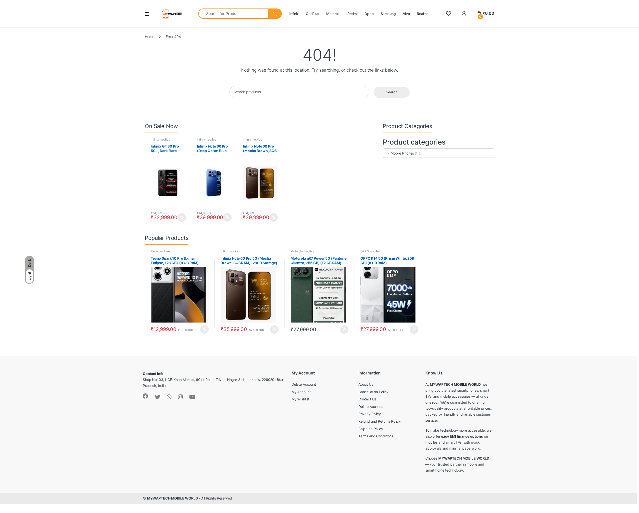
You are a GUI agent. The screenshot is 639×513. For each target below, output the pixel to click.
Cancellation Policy (373, 392)
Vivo (406, 13)
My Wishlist (300, 399)
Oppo (368, 13)
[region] (65, 477)
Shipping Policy (370, 429)
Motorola (333, 13)
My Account (301, 392)
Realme (423, 13)
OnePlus (312, 13)
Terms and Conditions (375, 436)
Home (149, 36)
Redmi (352, 13)
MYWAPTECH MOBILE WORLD (172, 498)
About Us (365, 384)
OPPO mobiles (370, 251)
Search (391, 92)
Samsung (388, 13)
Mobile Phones (402, 153)
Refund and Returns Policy (379, 421)
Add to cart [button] (181, 217)
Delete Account (304, 384)
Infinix (294, 13)
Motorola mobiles (302, 251)
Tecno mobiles (160, 251)
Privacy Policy (369, 414)
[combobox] (233, 13)
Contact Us (367, 399)
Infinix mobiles (160, 139)
